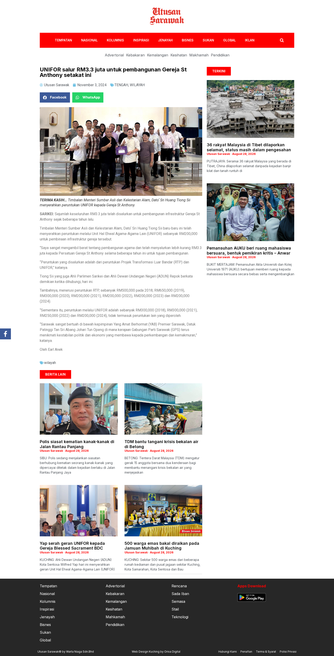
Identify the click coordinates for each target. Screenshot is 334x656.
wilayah (50, 363)
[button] (55, 97)
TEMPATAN (63, 40)
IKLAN (249, 40)
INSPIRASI (141, 40)
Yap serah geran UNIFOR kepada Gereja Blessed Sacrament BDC (72, 546)
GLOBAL (229, 40)
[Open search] (282, 40)
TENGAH (121, 85)
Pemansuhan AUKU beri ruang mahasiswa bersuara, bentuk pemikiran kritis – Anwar (249, 250)
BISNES (188, 40)
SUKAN (208, 40)
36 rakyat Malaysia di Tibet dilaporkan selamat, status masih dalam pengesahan (249, 147)
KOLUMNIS (115, 40)
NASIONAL (89, 40)
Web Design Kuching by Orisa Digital (156, 651)
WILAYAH (137, 85)
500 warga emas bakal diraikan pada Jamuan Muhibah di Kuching (162, 546)
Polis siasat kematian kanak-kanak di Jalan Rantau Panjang (77, 444)
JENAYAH (165, 40)
